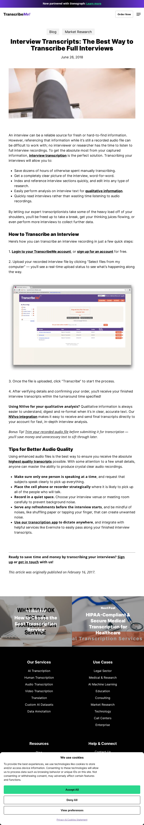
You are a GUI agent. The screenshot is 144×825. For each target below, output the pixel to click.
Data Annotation (39, 711)
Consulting (102, 698)
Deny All (72, 800)
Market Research (78, 32)
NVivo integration (23, 417)
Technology (102, 711)
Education (103, 691)
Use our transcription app (36, 522)
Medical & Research (103, 677)
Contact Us (103, 752)
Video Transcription (39, 691)
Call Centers (102, 718)
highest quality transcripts (30, 461)
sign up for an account (95, 251)
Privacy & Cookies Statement (72, 819)
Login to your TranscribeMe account (41, 251)
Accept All (72, 789)
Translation (39, 698)
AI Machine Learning (102, 684)
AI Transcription (39, 671)
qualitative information (103, 191)
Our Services (39, 662)
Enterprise (102, 725)
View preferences (72, 810)
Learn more (93, 3)
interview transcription (48, 155)
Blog (52, 32)
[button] (138, 14)
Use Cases (102, 662)
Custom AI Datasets (39, 704)
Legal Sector (103, 671)
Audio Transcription (39, 684)
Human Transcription (39, 677)
